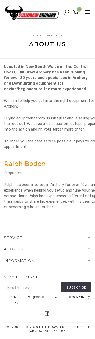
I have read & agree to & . (49, 299)
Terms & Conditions (60, 297)
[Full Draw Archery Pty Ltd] (33, 12)
